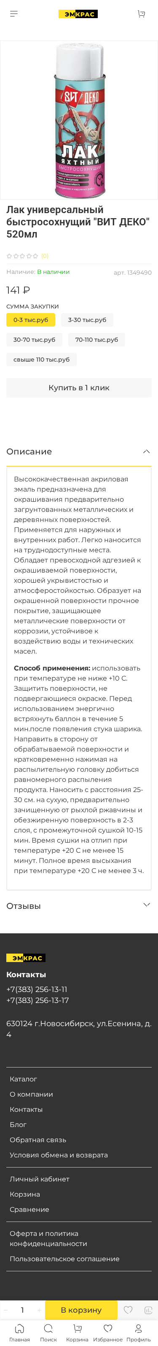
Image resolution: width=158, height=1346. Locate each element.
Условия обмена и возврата (59, 1155)
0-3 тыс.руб (30, 320)
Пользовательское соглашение (65, 1259)
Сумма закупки (32, 306)
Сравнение (29, 1209)
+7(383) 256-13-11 (36, 989)
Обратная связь (38, 1140)
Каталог (23, 1079)
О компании (31, 1094)
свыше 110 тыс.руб (41, 359)
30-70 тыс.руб (34, 339)
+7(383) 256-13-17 (37, 1000)
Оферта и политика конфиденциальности (48, 1239)
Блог (18, 1125)
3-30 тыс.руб (87, 320)
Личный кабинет (40, 1179)
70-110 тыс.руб (96, 339)
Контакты (26, 1109)
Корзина (25, 1194)
